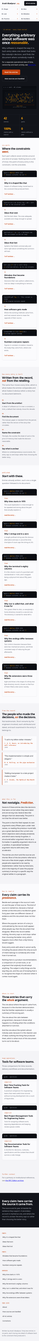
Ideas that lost (10, 242)
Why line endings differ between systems (18, 639)
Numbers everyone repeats (16, 342)
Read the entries (11, 72)
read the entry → (10, 515)
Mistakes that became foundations (14, 276)
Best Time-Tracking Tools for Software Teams (16, 1086)
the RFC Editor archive (14, 1180)
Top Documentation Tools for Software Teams (17, 1145)
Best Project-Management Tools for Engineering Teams (18, 1117)
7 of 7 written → (9, 194)
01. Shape (5, 9)
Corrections (6, 1321)
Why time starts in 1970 (14, 501)
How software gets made (15, 309)
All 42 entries (30, 3)
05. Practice (5, 19)
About (4, 1307)
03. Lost (4, 14)
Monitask (32, 65)
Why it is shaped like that (15, 183)
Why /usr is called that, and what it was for (19, 604)
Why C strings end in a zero (16, 534)
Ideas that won (11, 213)
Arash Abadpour (10, 3)
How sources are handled (14, 79)
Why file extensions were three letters (18, 677)
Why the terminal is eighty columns (16, 567)
